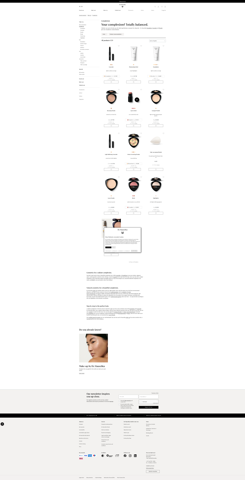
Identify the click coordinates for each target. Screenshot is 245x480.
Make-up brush (83, 60)
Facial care (81, 78)
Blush (133, 198)
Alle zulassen (108, 247)
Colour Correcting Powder (133, 154)
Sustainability (82, 429)
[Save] (119, 46)
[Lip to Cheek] (133, 97)
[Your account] (158, 7)
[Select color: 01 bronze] (111, 108)
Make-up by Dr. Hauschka (92, 366)
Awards (147, 435)
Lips (80, 51)
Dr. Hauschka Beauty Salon (129, 435)
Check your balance (105, 429)
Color (104, 34)
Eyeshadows (82, 41)
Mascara (82, 45)
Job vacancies (81, 427)
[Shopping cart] (165, 7)
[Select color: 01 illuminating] (155, 195)
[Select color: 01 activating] (133, 152)
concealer (118, 275)
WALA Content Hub (121, 477)
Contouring (82, 36)
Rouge (81, 34)
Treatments (81, 89)
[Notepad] (162, 7)
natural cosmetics (127, 415)
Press (80, 446)
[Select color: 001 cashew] (153, 64)
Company (81, 424)
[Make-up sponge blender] (156, 141)
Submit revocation (153, 471)
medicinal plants (114, 292)
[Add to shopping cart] (111, 82)
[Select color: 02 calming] (134, 152)
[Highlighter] (156, 184)
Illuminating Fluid (133, 67)
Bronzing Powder (111, 110)
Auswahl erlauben (134, 250)
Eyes (80, 39)
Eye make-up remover (84, 49)
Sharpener (82, 62)
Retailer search (127, 424)
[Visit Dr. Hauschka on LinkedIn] (135, 455)
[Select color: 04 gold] (134, 108)
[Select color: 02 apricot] (134, 195)
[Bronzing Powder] (111, 97)
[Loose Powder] (111, 184)
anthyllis (124, 292)
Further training (82, 443)
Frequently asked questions (106, 424)
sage (99, 293)
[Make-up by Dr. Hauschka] (93, 348)
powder (115, 277)
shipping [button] (113, 79)
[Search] (155, 7)
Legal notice (81, 477)
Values (80, 96)
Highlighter (82, 37)
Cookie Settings (98, 477)
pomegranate (92, 293)
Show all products (82, 24)
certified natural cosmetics (95, 317)
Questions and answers (83, 438)
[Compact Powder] (156, 97)
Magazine (81, 99)
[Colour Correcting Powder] (133, 141)
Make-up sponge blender (156, 152)
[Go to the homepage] (122, 5)
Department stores (127, 429)
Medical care (82, 85)
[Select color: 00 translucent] (133, 64)
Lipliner (82, 53)
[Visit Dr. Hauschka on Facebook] (125, 455)
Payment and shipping (105, 432)
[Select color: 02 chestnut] (111, 64)
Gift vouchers (81, 72)
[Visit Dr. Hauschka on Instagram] (130, 455)
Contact (80, 441)
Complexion (81, 26)
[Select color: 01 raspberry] (132, 195)
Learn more (81, 373)
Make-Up (81, 22)
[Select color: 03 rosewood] (133, 108)
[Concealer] (111, 53)
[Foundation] (156, 53)
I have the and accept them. (127, 401)
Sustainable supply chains (84, 432)
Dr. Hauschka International (84, 435)
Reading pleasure (149, 432)
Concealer (82, 30)
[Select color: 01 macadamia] (110, 64)
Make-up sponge (83, 64)
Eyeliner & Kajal (83, 43)
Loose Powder (111, 198)
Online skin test (122, 1)
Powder (81, 32)
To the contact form (150, 468)
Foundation (82, 28)
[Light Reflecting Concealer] (111, 141)
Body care (81, 82)
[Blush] (133, 184)
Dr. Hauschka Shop (127, 438)
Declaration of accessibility (109, 477)
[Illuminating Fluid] (133, 53)
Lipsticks (82, 55)
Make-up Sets (81, 74)
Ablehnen (113, 247)
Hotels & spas (126, 432)
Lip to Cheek (82, 57)
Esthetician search (127, 427)
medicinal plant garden (116, 296)
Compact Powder (156, 110)
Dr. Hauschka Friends (105, 427)
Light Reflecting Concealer (111, 154)
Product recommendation (115, 34)
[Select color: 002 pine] (155, 64)
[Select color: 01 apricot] (132, 108)
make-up (95, 290)
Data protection (128, 400)
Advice (80, 93)
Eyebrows (82, 47)
